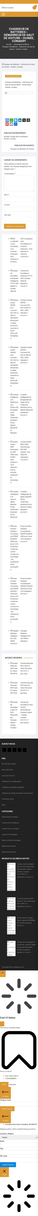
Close (4, 1084)
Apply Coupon (7, 1109)
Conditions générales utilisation (13, 787)
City (1, 1149)
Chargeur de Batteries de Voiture (22, 149)
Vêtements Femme (9, 846)
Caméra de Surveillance (10, 823)
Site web (7, 215)
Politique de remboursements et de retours (17, 793)
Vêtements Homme (9, 852)
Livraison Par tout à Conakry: (21, 1124)
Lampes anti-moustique (10, 829)
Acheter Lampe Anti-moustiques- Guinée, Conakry (16, 137)
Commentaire (9, 174)
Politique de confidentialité (11, 781)
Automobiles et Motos (13, 76)
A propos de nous (8, 776)
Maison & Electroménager (11, 840)
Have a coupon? (6, 1071)
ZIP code (3, 1156)
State (2, 1141)
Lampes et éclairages (10, 834)
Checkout (12, 1084)
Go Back (5, 1096)
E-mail (7, 205)
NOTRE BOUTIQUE (9, 764)
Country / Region (7, 1134)
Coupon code (5, 1100)
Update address (8, 1165)
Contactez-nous (8, 799)
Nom (6, 195)
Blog (3, 805)
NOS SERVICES (7, 770)
